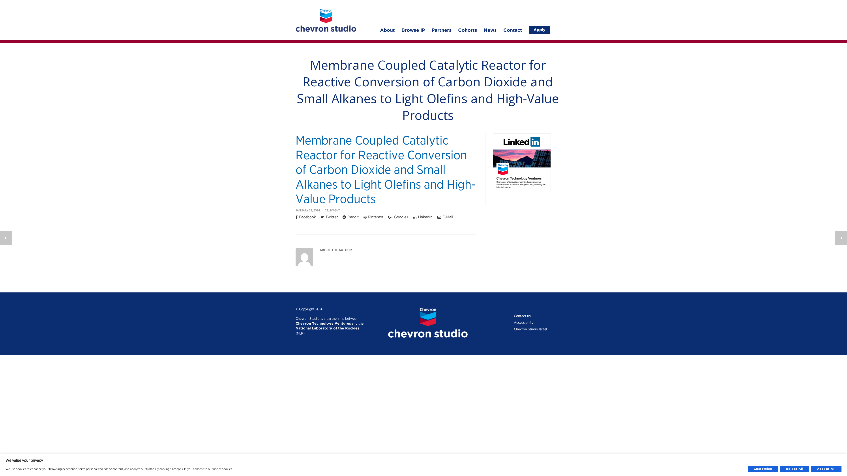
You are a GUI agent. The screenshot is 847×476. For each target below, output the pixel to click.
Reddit (353, 217)
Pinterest (375, 217)
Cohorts (467, 30)
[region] (423, 465)
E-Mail (447, 217)
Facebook (307, 217)
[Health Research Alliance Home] (326, 30)
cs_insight (332, 210)
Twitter (331, 217)
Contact (512, 30)
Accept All (826, 469)
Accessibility (523, 322)
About (387, 30)
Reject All (794, 469)
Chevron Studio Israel (530, 329)
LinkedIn (425, 217)
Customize (763, 469)
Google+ (401, 217)
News (490, 30)
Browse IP (413, 30)
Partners (442, 30)
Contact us (522, 316)
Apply (539, 30)
